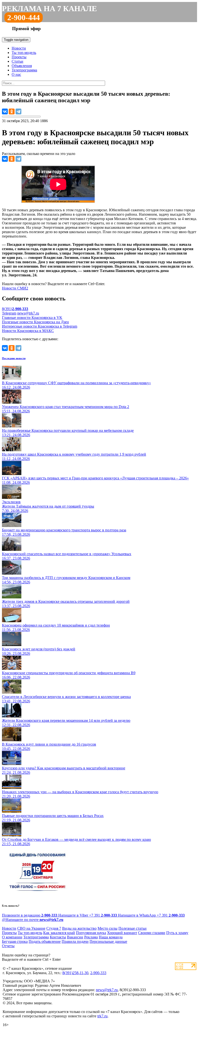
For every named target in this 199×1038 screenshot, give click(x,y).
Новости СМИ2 (15, 288)
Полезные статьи (132, 928)
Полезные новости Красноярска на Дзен (35, 322)
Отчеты (8, 946)
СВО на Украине (31, 928)
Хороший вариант (122, 933)
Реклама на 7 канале (49, 8)
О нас (16, 74)
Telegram (9, 313)
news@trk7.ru (28, 313)
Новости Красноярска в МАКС (28, 331)
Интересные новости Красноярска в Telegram (39, 326)
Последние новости (13, 358)
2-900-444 (23, 17)
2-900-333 (98, 973)
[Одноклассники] (12, 111)
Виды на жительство (79, 928)
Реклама (91, 937)
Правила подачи (75, 941)
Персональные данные (108, 941)
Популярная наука (91, 933)
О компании (12, 937)
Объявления (22, 66)
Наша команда (111, 937)
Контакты (58, 937)
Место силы (107, 928)
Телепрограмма (24, 70)
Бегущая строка (15, 941)
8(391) (15, 309)
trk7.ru (102, 1016)
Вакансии (75, 937)
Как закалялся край (59, 933)
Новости (19, 48)
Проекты (19, 57)
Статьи (17, 61)
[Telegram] (18, 111)
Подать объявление (45, 941)
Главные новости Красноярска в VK (32, 317)
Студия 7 (53, 928)
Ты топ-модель (24, 53)
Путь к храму (177, 933)
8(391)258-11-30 (75, 973)
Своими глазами (151, 933)
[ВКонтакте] (5, 111)
